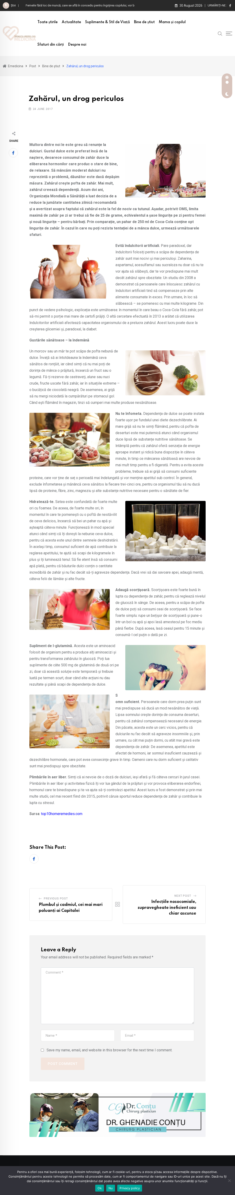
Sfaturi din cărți (50, 45)
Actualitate (71, 22)
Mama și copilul (172, 22)
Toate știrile (47, 22)
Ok (100, 1188)
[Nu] (229, 1180)
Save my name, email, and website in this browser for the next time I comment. (109, 1050)
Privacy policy (130, 1188)
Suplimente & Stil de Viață (107, 22)
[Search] (220, 33)
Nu (111, 1188)
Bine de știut (144, 22)
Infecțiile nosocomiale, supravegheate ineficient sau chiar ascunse (167, 908)
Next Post (182, 895)
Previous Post (56, 898)
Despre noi (77, 45)
